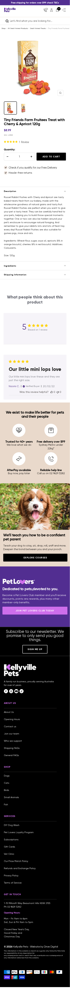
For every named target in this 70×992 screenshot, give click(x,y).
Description (10, 191)
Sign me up (35, 649)
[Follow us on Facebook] (6, 691)
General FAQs (11, 755)
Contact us (10, 726)
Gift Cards (9, 846)
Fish (6, 804)
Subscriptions (11, 839)
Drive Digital (51, 946)
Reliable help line (51, 470)
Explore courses (35, 557)
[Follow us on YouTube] (16, 691)
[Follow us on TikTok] (21, 691)
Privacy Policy (11, 875)
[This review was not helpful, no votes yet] (58, 391)
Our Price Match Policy (16, 861)
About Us (9, 712)
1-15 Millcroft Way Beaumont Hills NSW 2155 (27, 903)
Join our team (11, 733)
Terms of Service (13, 882)
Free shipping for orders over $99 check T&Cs (35, 2)
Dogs (7, 775)
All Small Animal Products (18, 28)
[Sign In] (51, 10)
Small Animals (11, 797)
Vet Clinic (9, 854)
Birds (6, 790)
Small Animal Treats (38, 28)
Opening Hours (12, 719)
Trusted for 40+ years (19, 441)
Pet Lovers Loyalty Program (19, 832)
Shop (3, 28)
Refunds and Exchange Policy (20, 868)
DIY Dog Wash (11, 825)
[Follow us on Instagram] (11, 691)
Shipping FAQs (12, 748)
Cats (6, 783)
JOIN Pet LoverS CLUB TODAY (35, 610)
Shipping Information (15, 274)
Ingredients (10, 266)
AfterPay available (19, 470)
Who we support (13, 741)
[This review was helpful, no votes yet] (52, 391)
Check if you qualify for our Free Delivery (33, 167)
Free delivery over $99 (51, 441)
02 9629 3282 (14, 906)
